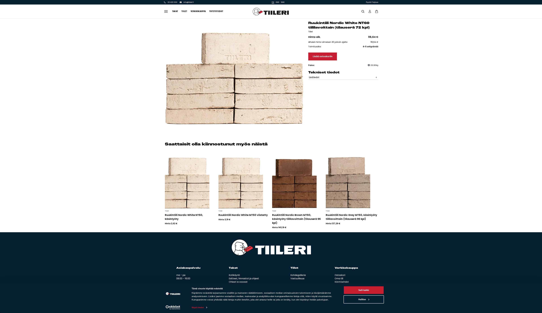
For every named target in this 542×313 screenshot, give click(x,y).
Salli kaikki (363, 290)
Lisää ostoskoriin (322, 56)
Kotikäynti (234, 275)
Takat (175, 11)
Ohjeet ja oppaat (238, 281)
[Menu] (166, 11)
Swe (283, 2)
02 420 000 (172, 2)
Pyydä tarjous (372, 2)
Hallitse (362, 299)
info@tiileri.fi (188, 2)
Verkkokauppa (198, 11)
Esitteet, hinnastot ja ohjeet (244, 278)
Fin (273, 2)
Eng (277, 2)
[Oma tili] (369, 11)
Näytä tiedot (198, 307)
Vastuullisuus (297, 278)
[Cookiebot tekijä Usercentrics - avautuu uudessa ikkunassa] (173, 307)
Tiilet (184, 11)
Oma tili (339, 278)
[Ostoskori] (376, 11)
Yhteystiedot (216, 11)
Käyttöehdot (342, 281)
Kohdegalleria (298, 275)
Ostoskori (340, 275)
